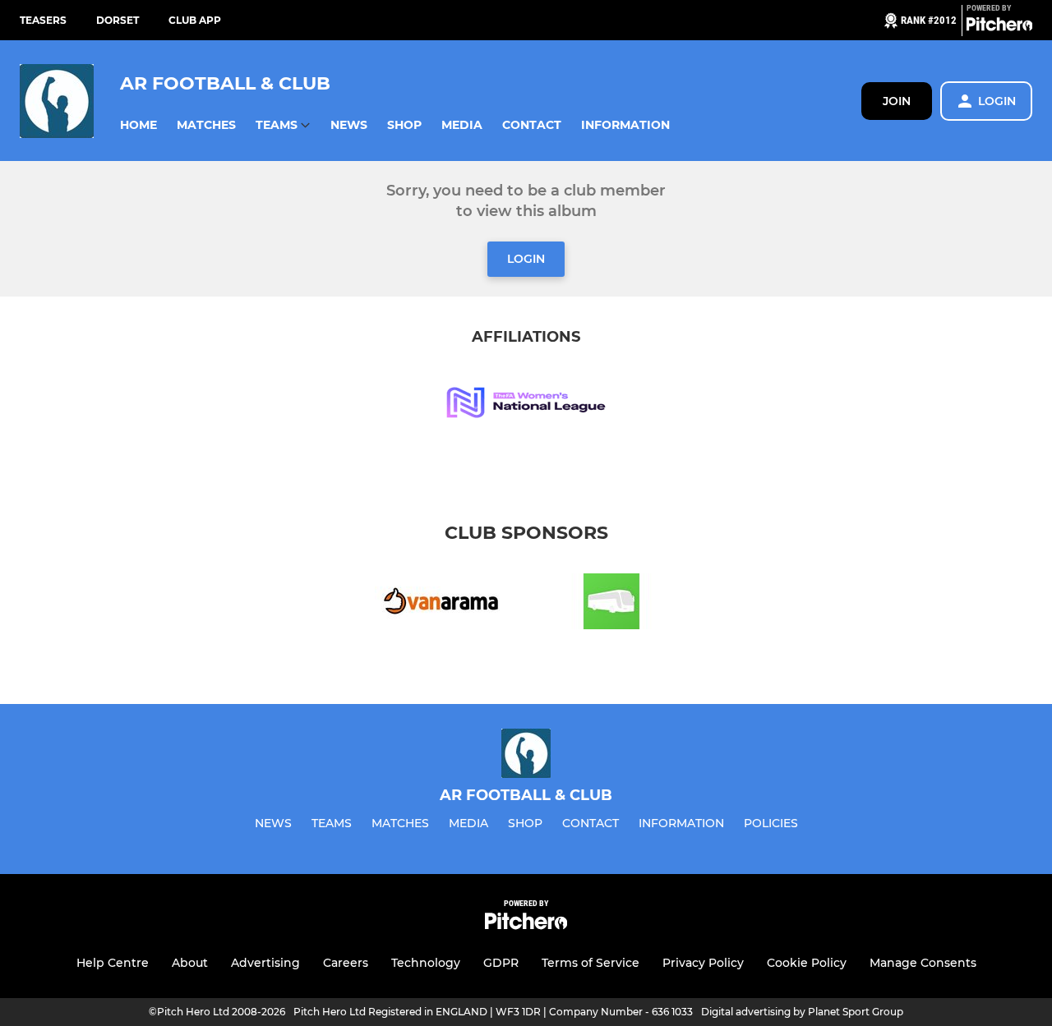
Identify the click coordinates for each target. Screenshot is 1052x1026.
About (190, 962)
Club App (194, 20)
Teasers (43, 20)
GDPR (501, 962)
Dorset (117, 20)
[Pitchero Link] (999, 27)
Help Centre (112, 962)
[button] (138, 125)
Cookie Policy (807, 962)
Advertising (265, 962)
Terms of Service (590, 962)
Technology (425, 962)
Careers (345, 962)
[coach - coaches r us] (611, 604)
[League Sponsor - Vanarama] (440, 604)
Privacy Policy (703, 962)
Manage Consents (923, 962)
